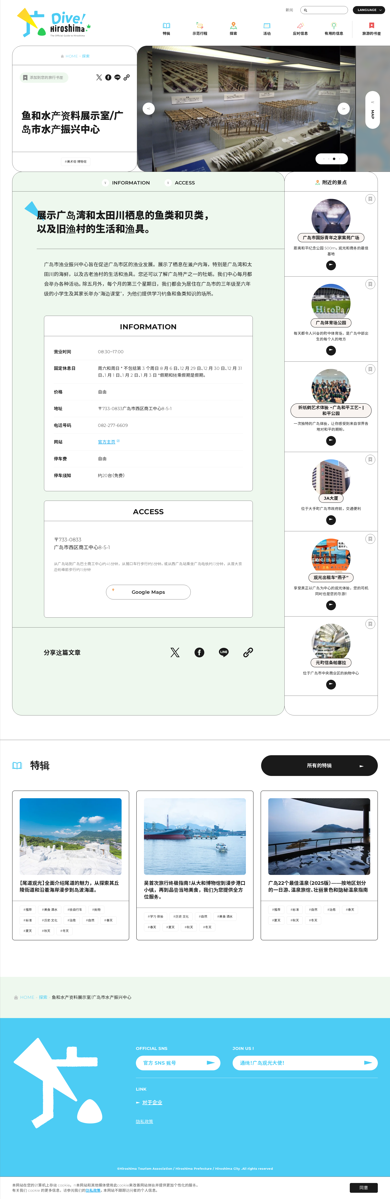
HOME (72, 56)
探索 (86, 56)
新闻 (289, 10)
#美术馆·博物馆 (76, 161)
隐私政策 (93, 1190)
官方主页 (106, 442)
